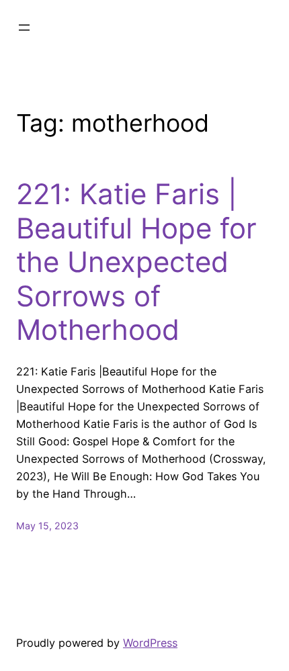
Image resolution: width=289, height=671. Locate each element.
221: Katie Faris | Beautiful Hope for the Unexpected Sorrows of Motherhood (136, 262)
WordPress (150, 643)
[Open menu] (24, 27)
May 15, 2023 (47, 525)
